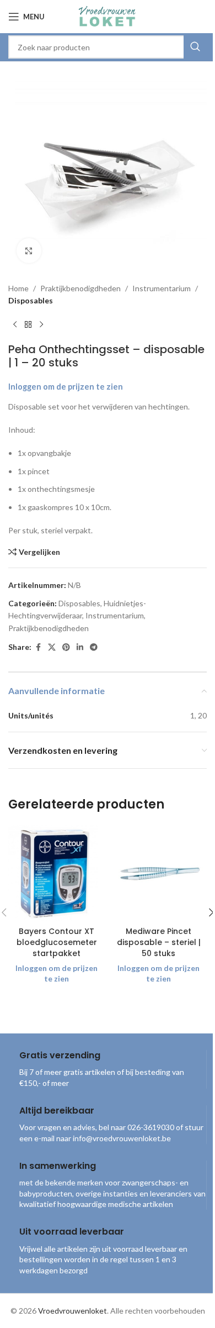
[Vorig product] (15, 325)
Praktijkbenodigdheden (80, 288)
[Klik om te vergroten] (29, 250)
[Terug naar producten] (28, 325)
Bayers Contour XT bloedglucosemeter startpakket (57, 942)
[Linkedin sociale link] (80, 647)
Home (18, 288)
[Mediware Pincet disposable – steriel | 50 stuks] (158, 873)
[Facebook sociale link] (38, 647)
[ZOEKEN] (195, 47)
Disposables (30, 300)
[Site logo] (107, 15)
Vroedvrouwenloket (72, 1310)
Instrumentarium (161, 288)
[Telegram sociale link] (94, 647)
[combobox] (107, 47)
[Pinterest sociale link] (66, 647)
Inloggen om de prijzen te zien (65, 386)
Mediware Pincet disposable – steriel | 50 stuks (159, 942)
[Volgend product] (41, 325)
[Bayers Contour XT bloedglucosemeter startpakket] (56, 873)
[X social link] (52, 647)
